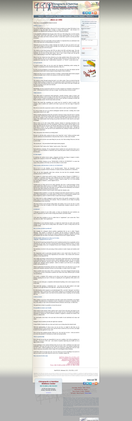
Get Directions (48, 392)
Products (76, 16)
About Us (40, 16)
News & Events (67, 16)
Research (81, 16)
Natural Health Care (51, 16)
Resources (89, 16)
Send (83, 53)
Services (59, 16)
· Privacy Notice (87, 393)
